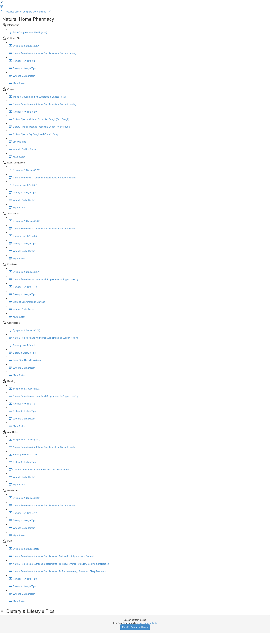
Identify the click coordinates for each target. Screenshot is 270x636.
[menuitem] (2, 7)
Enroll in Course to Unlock (135, 627)
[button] (2, 2)
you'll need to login (147, 622)
